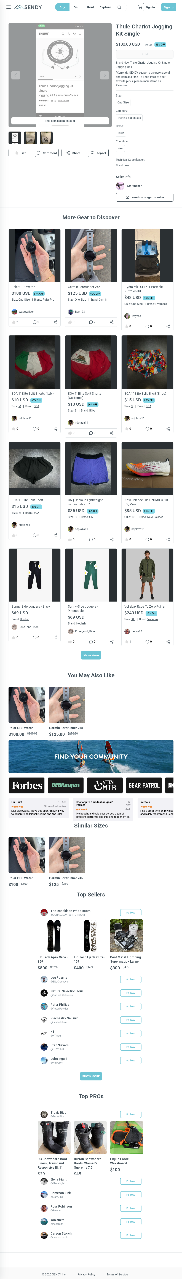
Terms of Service (117, 1274)
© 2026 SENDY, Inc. (54, 1274)
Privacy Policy (86, 1274)
